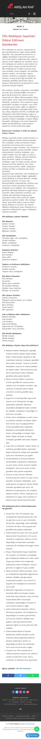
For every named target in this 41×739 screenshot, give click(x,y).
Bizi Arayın (33, 735)
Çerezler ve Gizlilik (7, 716)
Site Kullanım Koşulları (22, 716)
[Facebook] (13, 692)
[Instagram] (20, 692)
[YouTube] (27, 692)
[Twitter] (17, 692)
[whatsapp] (33, 675)
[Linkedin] (24, 692)
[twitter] (20, 675)
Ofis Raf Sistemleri (23, 668)
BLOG (20, 27)
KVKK (34, 716)
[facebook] (8, 675)
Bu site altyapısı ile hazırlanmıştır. (20, 724)
